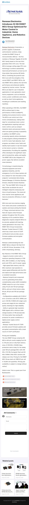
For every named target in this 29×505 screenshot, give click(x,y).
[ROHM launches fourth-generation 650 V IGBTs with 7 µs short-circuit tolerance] (21, 467)
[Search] (23, 2)
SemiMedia (17, 500)
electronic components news (12, 379)
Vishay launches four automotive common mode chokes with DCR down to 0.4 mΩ (7, 474)
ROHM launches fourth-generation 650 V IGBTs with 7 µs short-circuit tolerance (21, 474)
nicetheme (14, 502)
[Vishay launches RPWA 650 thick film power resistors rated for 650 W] (7, 484)
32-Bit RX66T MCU (9, 376)
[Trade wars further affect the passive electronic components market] (14, 392)
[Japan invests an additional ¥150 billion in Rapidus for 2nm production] (21, 484)
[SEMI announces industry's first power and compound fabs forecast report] (14, 403)
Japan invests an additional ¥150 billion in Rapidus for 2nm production (21, 491)
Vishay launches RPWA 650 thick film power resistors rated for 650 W (7, 491)
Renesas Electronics (8, 47)
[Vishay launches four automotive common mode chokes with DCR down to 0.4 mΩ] (7, 467)
